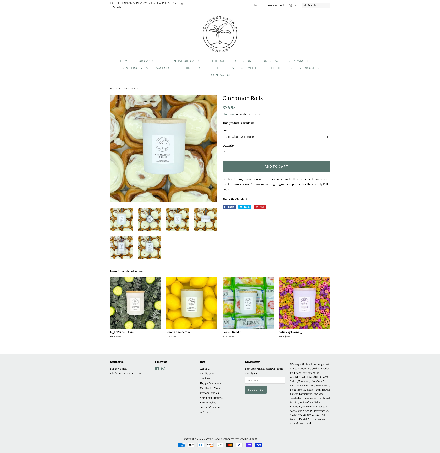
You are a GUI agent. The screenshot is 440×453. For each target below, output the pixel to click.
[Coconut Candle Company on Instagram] (163, 369)
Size (225, 130)
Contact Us (221, 75)
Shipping (228, 114)
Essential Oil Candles (185, 61)
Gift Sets (273, 68)
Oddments (250, 68)
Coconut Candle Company (218, 438)
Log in (257, 5)
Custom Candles (209, 393)
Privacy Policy (208, 402)
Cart (296, 5)
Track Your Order (304, 68)
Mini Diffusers (197, 68)
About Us (205, 368)
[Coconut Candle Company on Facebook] (157, 369)
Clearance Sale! (302, 61)
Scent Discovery (134, 68)
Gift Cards (206, 412)
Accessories (167, 68)
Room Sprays (269, 61)
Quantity (229, 146)
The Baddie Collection (232, 61)
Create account (275, 5)
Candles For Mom (210, 388)
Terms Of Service (210, 407)
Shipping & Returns (211, 397)
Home (124, 61)
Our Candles (147, 61)
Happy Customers (210, 383)
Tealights (225, 68)
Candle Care (207, 373)
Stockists (205, 378)
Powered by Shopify (245, 438)
